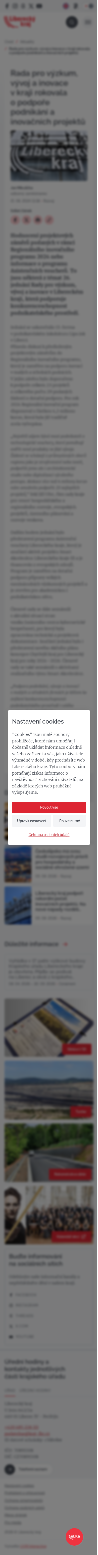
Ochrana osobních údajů (49, 835)
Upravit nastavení (31, 821)
